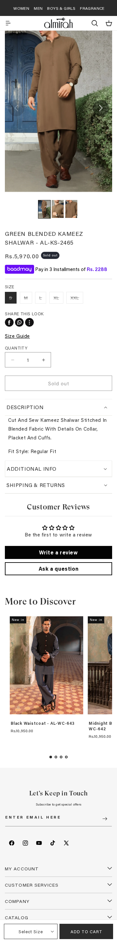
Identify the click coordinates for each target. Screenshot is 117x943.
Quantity (16, 347)
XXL (77, 299)
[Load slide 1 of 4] (50, 757)
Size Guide (17, 336)
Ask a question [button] (58, 568)
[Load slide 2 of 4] (55, 757)
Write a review (58, 552)
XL (58, 299)
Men (38, 8)
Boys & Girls (61, 8)
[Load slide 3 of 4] (61, 757)
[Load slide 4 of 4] (66, 757)
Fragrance (92, 8)
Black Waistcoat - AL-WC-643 (43, 723)
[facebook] (9, 322)
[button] (8, 23)
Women (21, 8)
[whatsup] (19, 322)
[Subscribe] (105, 818)
